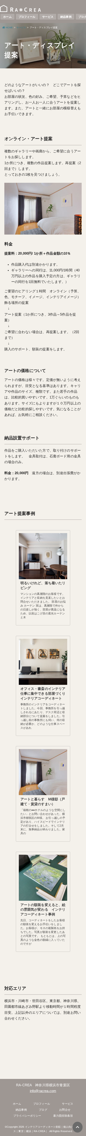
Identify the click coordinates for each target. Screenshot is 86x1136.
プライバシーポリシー (27, 1115)
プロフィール (27, 16)
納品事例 (66, 16)
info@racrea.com (43, 1091)
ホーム (7, 16)
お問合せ (64, 1109)
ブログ (43, 1109)
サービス (47, 16)
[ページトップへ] (77, 1127)
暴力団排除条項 (63, 1115)
